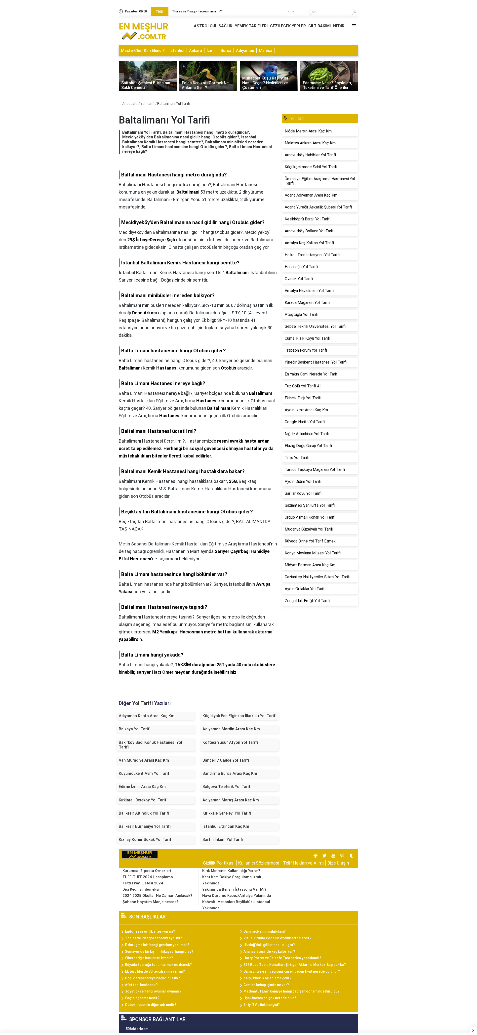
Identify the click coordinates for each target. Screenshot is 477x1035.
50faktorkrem (137, 1029)
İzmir (211, 50)
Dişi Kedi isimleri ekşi (140, 889)
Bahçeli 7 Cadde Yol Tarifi (225, 760)
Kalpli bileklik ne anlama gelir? (267, 978)
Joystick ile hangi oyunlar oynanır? (153, 991)
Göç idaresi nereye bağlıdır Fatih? (152, 978)
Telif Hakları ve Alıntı (303, 863)
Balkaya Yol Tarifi (135, 729)
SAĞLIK (225, 26)
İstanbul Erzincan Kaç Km (225, 826)
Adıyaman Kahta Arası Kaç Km (146, 715)
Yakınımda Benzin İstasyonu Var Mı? (234, 889)
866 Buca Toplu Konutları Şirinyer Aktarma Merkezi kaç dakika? (294, 965)
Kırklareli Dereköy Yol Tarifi (143, 800)
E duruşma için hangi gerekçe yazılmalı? (157, 945)
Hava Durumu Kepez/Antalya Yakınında (236, 895)
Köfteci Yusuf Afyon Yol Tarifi (230, 742)
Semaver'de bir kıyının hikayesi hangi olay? (159, 951)
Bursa (226, 50)
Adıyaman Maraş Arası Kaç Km (230, 800)
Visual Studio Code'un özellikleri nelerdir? (277, 938)
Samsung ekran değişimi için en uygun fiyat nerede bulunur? (291, 971)
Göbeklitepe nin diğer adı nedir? (150, 1005)
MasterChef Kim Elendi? (143, 50)
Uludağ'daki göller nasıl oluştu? (269, 945)
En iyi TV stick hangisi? (261, 1005)
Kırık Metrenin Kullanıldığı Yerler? (231, 871)
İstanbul (176, 50)
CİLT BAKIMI (319, 26)
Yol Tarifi (147, 104)
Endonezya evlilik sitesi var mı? (194, 11)
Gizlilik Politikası (219, 863)
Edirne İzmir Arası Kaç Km (142, 786)
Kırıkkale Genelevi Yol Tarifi (226, 813)
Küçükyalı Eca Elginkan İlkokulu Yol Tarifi (239, 715)
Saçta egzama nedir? (142, 998)
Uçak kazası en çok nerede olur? (269, 998)
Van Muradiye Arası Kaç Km (144, 760)
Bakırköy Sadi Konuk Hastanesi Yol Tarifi (150, 744)
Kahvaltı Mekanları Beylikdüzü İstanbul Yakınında (236, 905)
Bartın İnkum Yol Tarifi (222, 839)
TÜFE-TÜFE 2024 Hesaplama (147, 877)
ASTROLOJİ (205, 26)
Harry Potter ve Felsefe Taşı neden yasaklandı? (282, 958)
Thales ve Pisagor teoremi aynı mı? (153, 938)
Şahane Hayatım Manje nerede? (150, 902)
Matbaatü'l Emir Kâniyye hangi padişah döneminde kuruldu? (291, 991)
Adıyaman (245, 50)
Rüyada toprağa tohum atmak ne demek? (158, 965)
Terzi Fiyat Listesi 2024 (142, 883)
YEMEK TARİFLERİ (251, 26)
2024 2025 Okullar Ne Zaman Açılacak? (157, 895)
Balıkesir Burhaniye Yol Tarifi (145, 826)
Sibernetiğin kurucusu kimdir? (149, 958)
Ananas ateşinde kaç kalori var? (269, 951)
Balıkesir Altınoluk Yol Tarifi (144, 813)
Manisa (265, 50)
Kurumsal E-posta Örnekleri (146, 871)
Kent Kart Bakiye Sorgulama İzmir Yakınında (232, 880)
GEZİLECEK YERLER (288, 26)
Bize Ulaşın (338, 863)
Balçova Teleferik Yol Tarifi (226, 786)
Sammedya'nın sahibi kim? (264, 931)
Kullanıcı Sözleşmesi (258, 863)
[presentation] (289, 12)
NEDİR (338, 26)
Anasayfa (130, 104)
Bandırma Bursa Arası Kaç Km (229, 773)
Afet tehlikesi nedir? (141, 985)
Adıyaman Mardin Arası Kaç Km (231, 729)
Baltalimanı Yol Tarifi (173, 104)
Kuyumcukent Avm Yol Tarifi (144, 773)
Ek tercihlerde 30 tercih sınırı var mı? (155, 971)
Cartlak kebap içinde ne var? (266, 985)
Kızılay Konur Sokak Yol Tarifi (145, 839)
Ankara (195, 50)
